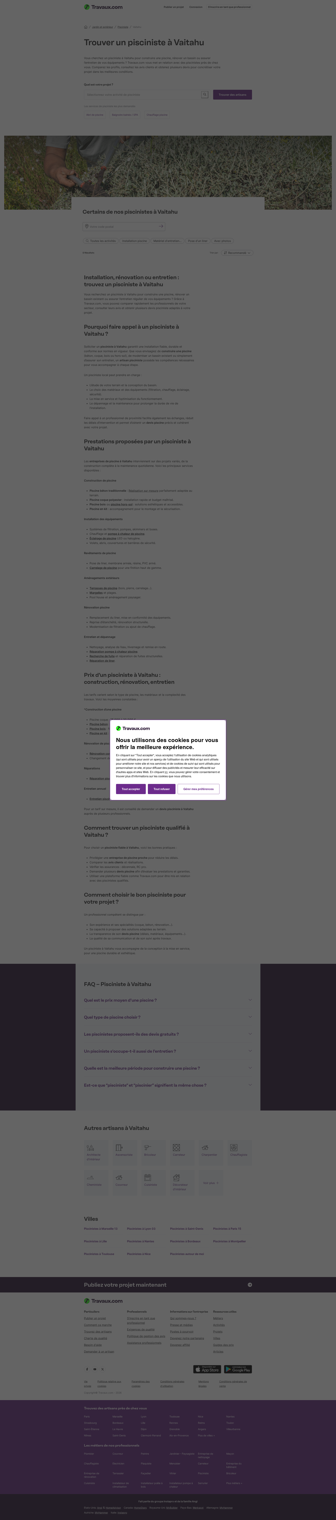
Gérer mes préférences (198, 789)
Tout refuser (162, 789)
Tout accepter (131, 789)
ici (166, 772)
